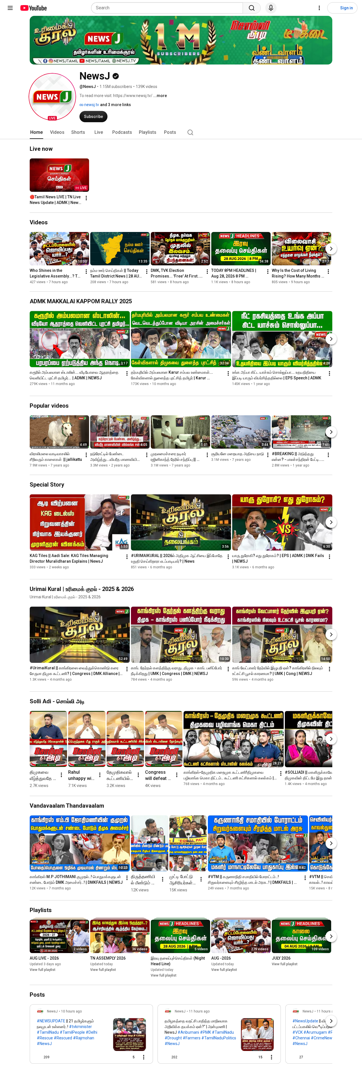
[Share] (115, 1057)
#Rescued (63, 1038)
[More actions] (86, 198)
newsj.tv (91, 104)
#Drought (173, 1038)
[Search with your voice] (271, 8)
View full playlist (42, 970)
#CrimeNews (322, 1038)
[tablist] (181, 132)
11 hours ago (199, 1011)
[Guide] (10, 8)
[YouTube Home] (33, 8)
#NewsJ (44, 1043)
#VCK (297, 1032)
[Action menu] (143, 1057)
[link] (91, 1035)
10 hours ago (71, 1011)
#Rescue (45, 1038)
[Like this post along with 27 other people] (294, 1057)
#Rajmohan (83, 1038)
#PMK (205, 1032)
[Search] (252, 8)
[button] (52, 96)
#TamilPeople (72, 1032)
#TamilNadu (48, 1032)
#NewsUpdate (305, 1021)
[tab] (36, 132)
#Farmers (192, 1038)
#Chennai (301, 1038)
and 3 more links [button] (115, 104)
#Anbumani (188, 1032)
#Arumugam (315, 1032)
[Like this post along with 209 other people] (39, 1057)
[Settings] (319, 8)
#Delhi (91, 1032)
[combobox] (169, 8)
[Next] (331, 248)
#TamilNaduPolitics (218, 1038)
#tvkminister (80, 1026)
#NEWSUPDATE (51, 1021)
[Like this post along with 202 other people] (166, 1057)
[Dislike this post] (56, 1057)
